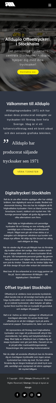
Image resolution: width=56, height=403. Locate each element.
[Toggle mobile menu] (50, 5)
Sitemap (27, 383)
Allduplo (28, 378)
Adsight (28, 387)
